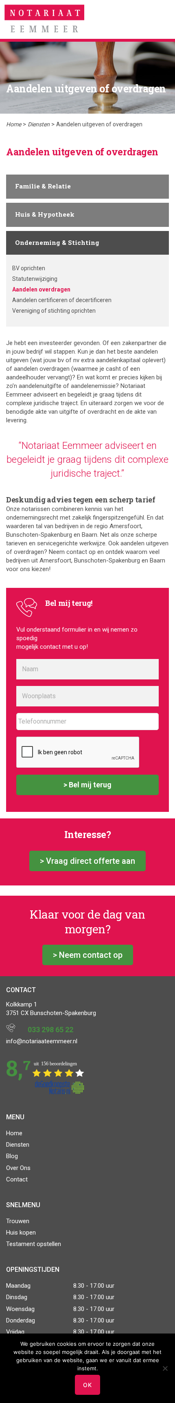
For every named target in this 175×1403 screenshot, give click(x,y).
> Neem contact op (87, 955)
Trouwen (17, 1221)
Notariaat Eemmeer (44, 19)
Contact (17, 1179)
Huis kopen (21, 1232)
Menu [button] (161, 18)
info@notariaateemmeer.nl (41, 1041)
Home (13, 124)
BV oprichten (28, 268)
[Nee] (165, 1368)
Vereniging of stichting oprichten (54, 310)
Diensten (39, 124)
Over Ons (18, 1168)
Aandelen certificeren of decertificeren (62, 300)
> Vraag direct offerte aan (87, 861)
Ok (87, 1384)
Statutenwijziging (34, 279)
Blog (12, 1156)
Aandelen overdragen (41, 289)
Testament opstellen (33, 1244)
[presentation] (78, 753)
